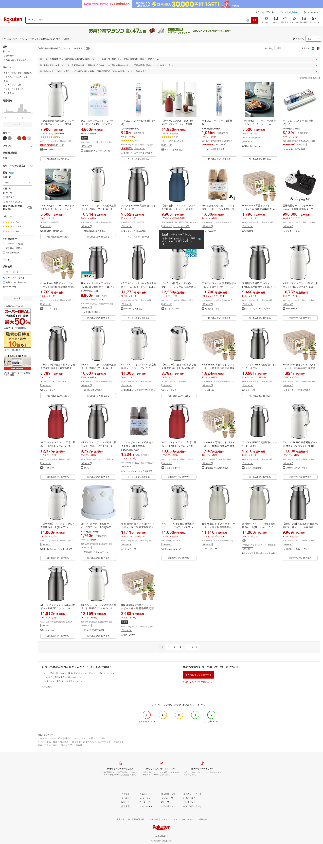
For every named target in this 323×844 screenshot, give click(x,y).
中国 (5, 158)
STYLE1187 (210, 231)
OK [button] (199, 239)
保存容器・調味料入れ (83, 741)
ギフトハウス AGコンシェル (258, 309)
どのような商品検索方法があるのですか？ (63, 677)
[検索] (255, 20)
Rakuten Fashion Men (53, 231)
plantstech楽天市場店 (214, 149)
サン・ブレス (49, 390)
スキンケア (66, 745)
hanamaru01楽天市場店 (95, 231)
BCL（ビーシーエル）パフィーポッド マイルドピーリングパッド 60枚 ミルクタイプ (97, 124)
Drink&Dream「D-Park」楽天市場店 (59, 549)
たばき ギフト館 (212, 309)
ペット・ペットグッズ (49, 738)
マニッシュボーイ (173, 468)
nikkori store (291, 309)
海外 (12, 173)
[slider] (3, 112)
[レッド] (24, 138)
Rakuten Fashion (253, 146)
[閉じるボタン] (316, 59)
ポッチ (87, 468)
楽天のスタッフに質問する (198, 675)
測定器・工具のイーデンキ (298, 549)
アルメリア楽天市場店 (94, 630)
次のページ (192, 647)
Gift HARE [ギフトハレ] (296, 468)
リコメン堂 (250, 390)
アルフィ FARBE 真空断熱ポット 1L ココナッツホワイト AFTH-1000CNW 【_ (300, 446)
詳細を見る (141, 71)
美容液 (79, 745)
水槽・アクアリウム (99, 738)
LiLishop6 (209, 390)
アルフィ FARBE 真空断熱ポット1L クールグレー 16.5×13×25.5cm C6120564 (138, 209)
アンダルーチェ (293, 231)
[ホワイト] (14, 138)
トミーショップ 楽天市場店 (298, 390)
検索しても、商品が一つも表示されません (63, 681)
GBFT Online (49, 150)
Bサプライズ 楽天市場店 (135, 231)
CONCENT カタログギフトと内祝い (140, 390)
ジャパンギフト (131, 549)
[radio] (4, 51)
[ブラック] (5, 138)
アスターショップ (51, 309)
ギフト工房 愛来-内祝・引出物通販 (261, 553)
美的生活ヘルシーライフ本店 (97, 151)
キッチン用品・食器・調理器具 (53, 741)
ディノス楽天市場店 (174, 150)
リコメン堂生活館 (253, 468)
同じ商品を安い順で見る (58, 159)
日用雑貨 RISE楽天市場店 (216, 468)
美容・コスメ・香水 (47, 745)
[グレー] (10, 138)
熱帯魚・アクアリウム (74, 738)
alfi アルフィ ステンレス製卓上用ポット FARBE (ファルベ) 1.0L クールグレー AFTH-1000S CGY (138, 287)
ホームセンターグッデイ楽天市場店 (140, 471)
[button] (311, 13)
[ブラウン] (19, 138)
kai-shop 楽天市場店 (133, 309)
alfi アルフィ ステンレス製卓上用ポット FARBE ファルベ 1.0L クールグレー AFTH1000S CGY (57, 608)
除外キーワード (10, 287)
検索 (18, 124)
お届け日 (7, 189)
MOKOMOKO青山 (92, 312)
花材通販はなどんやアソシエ (97, 552)
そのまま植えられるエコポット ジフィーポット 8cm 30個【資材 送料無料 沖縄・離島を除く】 (219, 209)
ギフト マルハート (173, 309)
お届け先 (7, 177)
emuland (249, 231)
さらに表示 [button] (9, 93)
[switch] (29, 207)
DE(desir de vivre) (173, 549)
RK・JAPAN (129, 635)
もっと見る (47, 686)
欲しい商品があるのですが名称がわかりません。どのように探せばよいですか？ (80, 673)
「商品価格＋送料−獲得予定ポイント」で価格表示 (59, 48)
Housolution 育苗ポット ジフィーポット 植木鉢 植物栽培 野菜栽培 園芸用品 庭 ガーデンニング (259, 209)
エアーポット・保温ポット (111, 741)
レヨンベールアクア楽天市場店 (138, 153)
